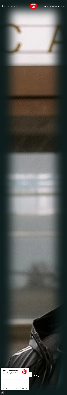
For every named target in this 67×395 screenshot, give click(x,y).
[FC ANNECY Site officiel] (33, 6)
